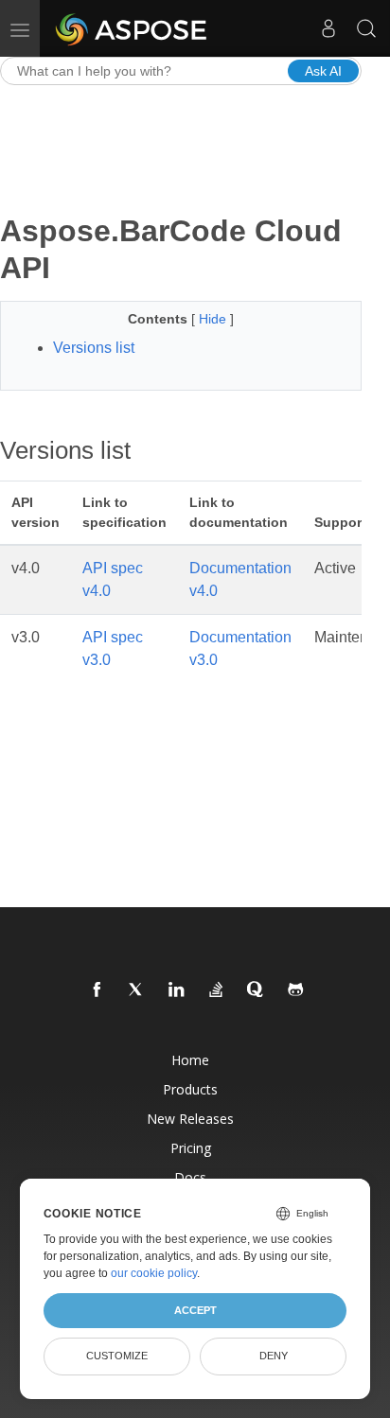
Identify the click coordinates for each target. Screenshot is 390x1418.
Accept (195, 1310)
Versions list (93, 348)
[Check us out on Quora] (256, 990)
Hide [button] (214, 318)
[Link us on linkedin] (177, 990)
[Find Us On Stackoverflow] (216, 990)
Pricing (190, 1148)
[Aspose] (132, 28)
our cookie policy (154, 1273)
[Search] (366, 28)
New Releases (190, 1119)
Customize (117, 1355)
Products (190, 1089)
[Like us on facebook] (97, 990)
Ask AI (323, 71)
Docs (190, 1177)
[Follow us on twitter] (137, 990)
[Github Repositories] (296, 990)
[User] (328, 28)
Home (190, 1060)
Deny (273, 1355)
